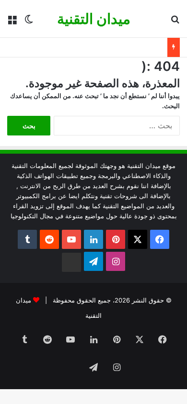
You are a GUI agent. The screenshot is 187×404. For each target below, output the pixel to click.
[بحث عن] (175, 22)
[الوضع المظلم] (29, 22)
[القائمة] (12, 22)
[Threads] (71, 262)
